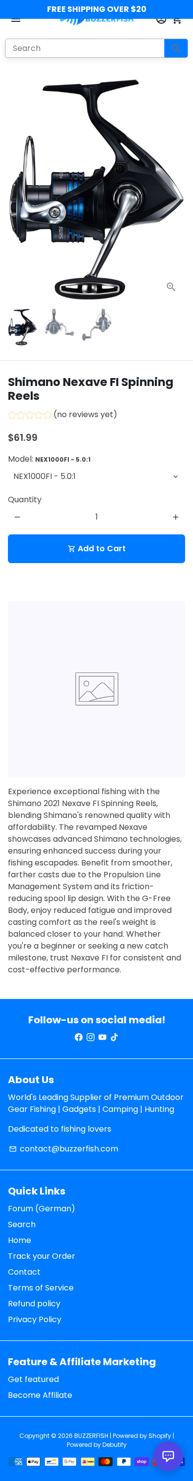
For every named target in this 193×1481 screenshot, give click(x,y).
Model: (49, 459)
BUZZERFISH (91, 1436)
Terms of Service (41, 1287)
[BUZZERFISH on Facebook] (79, 1037)
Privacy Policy (34, 1319)
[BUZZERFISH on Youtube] (102, 1037)
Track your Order (41, 1256)
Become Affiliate (40, 1395)
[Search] (176, 48)
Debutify (114, 1444)
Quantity (25, 499)
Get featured (33, 1379)
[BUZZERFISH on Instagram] (91, 1037)
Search (22, 1224)
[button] (62, 416)
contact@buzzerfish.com (63, 1148)
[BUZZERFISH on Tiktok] (114, 1037)
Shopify (159, 1436)
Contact (24, 1272)
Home (19, 1240)
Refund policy (34, 1303)
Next (175, 189)
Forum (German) (41, 1208)
